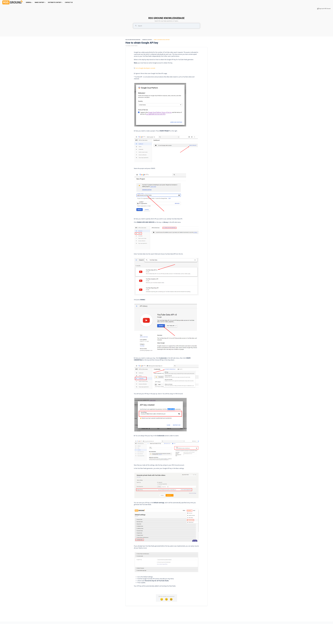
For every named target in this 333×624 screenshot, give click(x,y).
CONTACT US (69, 2)
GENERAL (28, 2)
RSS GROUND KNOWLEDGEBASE (166, 18)
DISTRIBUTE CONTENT (54, 2)
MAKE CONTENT (39, 2)
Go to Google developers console (145, 68)
